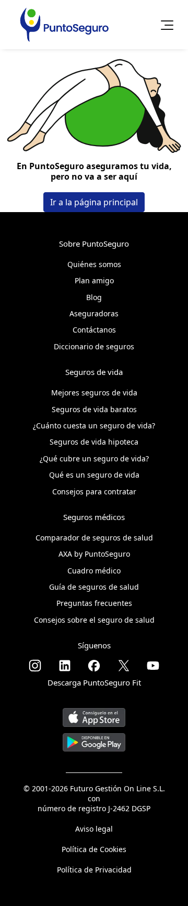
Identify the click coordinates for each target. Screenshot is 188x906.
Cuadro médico (94, 571)
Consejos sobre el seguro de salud (94, 620)
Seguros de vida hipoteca (94, 442)
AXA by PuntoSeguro (94, 554)
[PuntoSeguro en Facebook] (94, 665)
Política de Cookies (94, 849)
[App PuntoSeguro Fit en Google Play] (94, 738)
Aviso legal (94, 829)
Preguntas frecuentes (94, 603)
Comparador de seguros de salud (94, 538)
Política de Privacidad (94, 870)
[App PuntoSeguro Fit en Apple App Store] (94, 714)
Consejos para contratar (94, 491)
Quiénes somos (94, 264)
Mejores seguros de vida (94, 392)
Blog (94, 297)
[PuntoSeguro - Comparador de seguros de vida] (64, 24)
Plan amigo (94, 280)
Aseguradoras (94, 313)
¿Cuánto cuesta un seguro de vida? (94, 425)
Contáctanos (94, 330)
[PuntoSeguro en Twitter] (124, 665)
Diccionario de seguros (94, 346)
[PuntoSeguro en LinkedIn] (64, 665)
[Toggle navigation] (164, 24)
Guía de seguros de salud (94, 587)
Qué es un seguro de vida (94, 475)
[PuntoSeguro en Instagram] (35, 665)
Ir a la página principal (94, 202)
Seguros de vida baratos (94, 409)
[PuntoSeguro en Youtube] (153, 665)
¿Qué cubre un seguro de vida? (94, 458)
